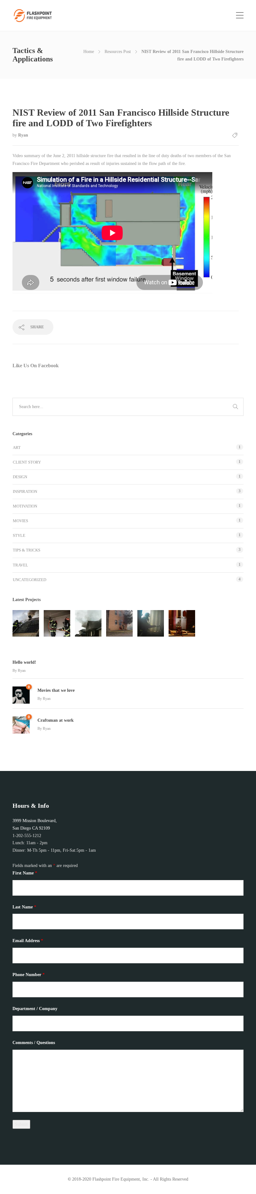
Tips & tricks (26, 550)
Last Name (24, 907)
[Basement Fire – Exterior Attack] (119, 623)
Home (88, 51)
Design (20, 476)
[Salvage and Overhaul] (182, 623)
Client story (27, 462)
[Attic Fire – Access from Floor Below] (57, 623)
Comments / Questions (33, 1042)
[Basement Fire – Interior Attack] (150, 623)
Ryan (23, 135)
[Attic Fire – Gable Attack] (88, 623)
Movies (20, 520)
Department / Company (34, 1008)
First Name (24, 873)
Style (19, 535)
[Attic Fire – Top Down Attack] (25, 623)
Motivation (25, 506)
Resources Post (118, 51)
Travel (20, 565)
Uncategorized (29, 579)
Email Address (27, 940)
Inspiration (25, 491)
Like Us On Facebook (35, 365)
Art (17, 447)
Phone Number (28, 974)
